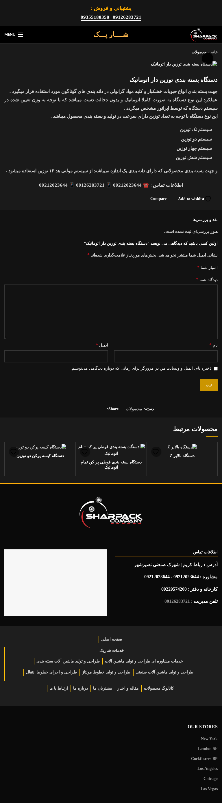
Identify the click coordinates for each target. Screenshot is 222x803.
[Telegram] (71, 409)
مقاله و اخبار (128, 688)
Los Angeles (207, 768)
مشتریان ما (102, 688)
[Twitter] (93, 409)
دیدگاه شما (207, 279)
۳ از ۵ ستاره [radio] (155, 268)
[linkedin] (79, 409)
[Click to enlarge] (207, 58)
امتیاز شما (207, 267)
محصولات (134, 409)
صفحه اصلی (111, 639)
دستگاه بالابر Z (182, 456)
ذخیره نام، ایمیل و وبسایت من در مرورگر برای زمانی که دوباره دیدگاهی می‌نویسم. (141, 368)
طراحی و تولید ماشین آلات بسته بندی (68, 661)
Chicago (211, 778)
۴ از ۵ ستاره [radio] (134, 268)
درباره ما (80, 688)
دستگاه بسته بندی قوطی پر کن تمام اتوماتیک (111, 464)
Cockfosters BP (204, 759)
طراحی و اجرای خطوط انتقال (51, 672)
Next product (7, 52)
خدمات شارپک (111, 650)
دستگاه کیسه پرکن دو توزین (40, 456)
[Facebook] (100, 409)
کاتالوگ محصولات (159, 688)
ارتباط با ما (58, 688)
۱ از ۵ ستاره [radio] (188, 268)
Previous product (19, 52)
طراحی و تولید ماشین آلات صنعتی (164, 672)
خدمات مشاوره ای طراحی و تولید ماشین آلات (144, 661)
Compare (158, 199)
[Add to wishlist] (156, 452)
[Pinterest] (86, 409)
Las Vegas (209, 789)
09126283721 (177, 601)
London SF (208, 748)
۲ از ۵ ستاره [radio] (174, 268)
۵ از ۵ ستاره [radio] (108, 268)
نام (213, 344)
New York (209, 739)
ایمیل (102, 344)
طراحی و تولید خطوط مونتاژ (106, 672)
